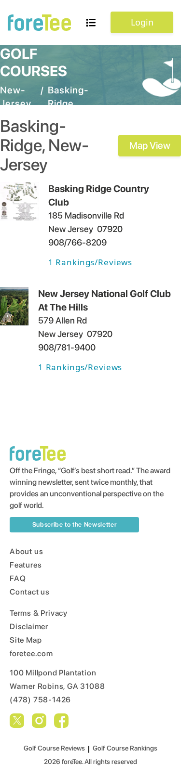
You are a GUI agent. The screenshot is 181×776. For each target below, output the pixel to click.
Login (142, 22)
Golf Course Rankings (125, 748)
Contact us (30, 591)
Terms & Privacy (39, 613)
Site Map (26, 640)
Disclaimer (29, 626)
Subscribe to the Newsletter (74, 524)
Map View (149, 145)
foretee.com (31, 653)
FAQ (18, 578)
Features (26, 564)
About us (26, 551)
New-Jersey (15, 96)
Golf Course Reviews (54, 748)
